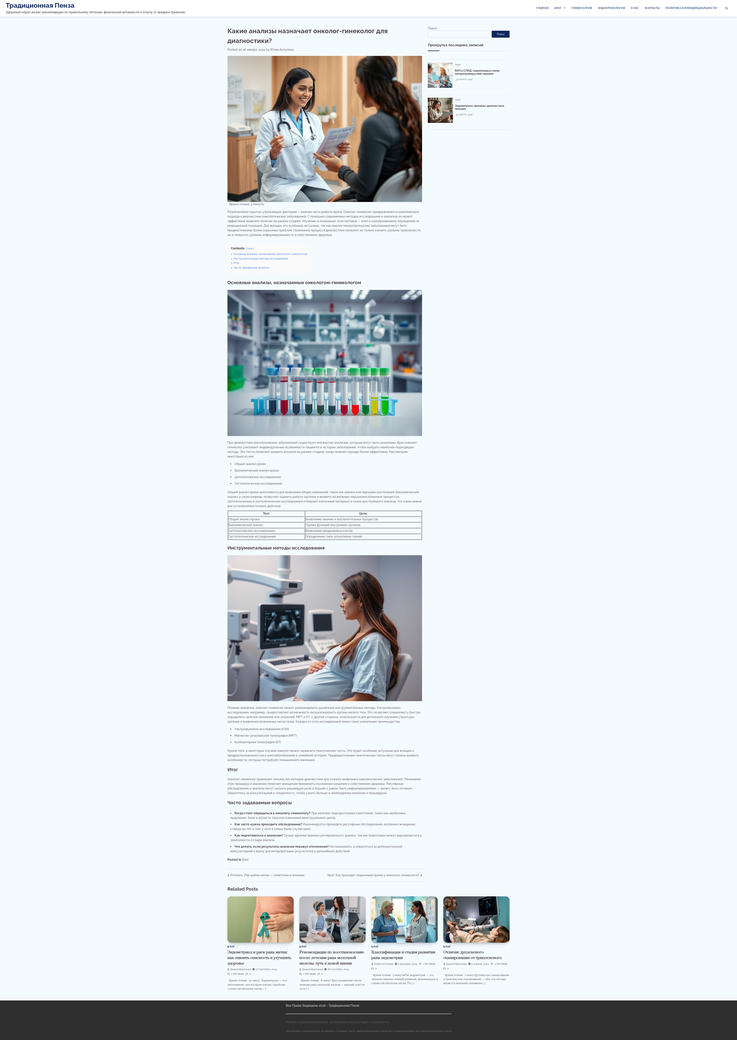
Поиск (432, 28)
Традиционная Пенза (40, 5)
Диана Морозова (240, 969)
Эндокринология (611, 8)
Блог (558, 8)
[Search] (726, 8)
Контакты (652, 8)
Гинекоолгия (582, 8)
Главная (542, 8)
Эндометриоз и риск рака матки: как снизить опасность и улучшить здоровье (259, 958)
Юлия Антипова (282, 49)
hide (250, 248)
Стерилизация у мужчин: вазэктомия (479, 64)
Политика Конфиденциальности (691, 8)
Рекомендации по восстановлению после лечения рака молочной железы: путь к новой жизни (331, 958)
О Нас (635, 8)
